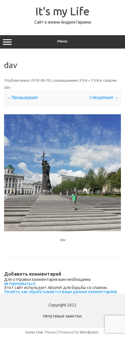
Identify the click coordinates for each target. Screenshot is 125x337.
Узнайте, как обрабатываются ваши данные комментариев (60, 291)
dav (7, 87)
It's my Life (62, 11)
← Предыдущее (22, 97)
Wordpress (89, 332)
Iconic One (34, 332)
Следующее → (104, 97)
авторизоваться (19, 283)
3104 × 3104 (89, 80)
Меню (62, 41)
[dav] (62, 172)
